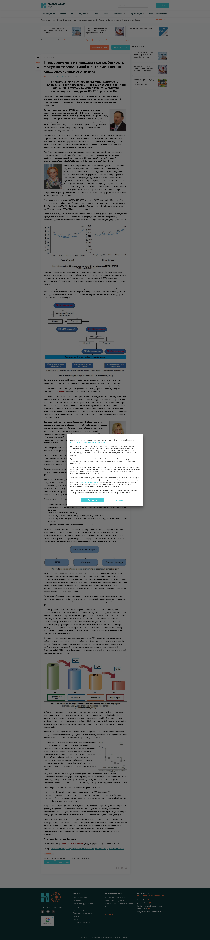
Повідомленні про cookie (89, 482)
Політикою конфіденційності (98, 442)
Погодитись (92, 500)
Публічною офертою (78, 442)
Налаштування (117, 500)
